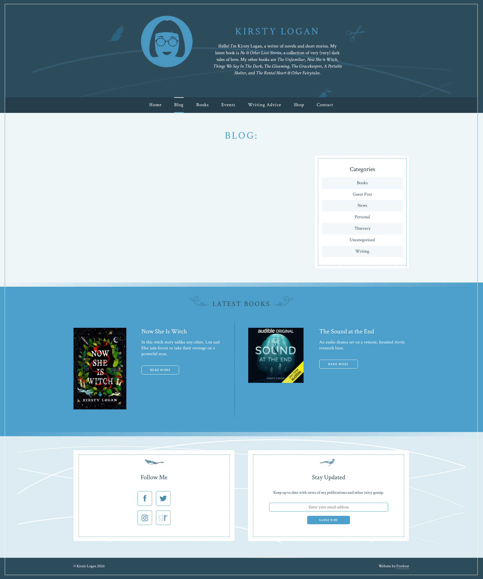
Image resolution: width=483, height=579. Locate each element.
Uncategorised (362, 240)
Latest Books (241, 304)
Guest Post (362, 194)
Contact (325, 105)
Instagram (145, 518)
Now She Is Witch (164, 331)
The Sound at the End (346, 331)
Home (155, 105)
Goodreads (163, 518)
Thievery (362, 228)
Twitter (163, 498)
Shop (299, 105)
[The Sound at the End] (275, 382)
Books (202, 105)
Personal (362, 217)
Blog (179, 105)
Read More (160, 370)
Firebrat (402, 566)
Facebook (145, 498)
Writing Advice (264, 105)
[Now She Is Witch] (100, 408)
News (362, 205)
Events (228, 105)
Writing (362, 251)
